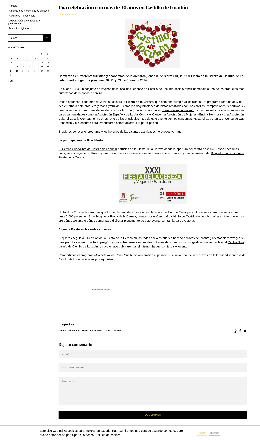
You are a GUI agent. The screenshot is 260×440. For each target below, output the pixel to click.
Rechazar (214, 433)
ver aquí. (177, 131)
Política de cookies (108, 435)
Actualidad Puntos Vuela (22, 15)
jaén (107, 330)
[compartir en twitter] (245, 331)
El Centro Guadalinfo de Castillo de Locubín (88, 149)
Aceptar (202, 433)
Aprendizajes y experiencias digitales (29, 10)
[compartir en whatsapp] (235, 331)
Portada (13, 6)
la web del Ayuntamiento (178, 110)
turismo (117, 330)
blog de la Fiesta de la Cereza (116, 216)
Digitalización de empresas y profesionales (24, 22)
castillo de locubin (69, 330)
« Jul (10, 81)
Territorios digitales (19, 28)
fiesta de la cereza (92, 330)
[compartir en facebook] (240, 331)
